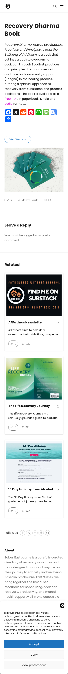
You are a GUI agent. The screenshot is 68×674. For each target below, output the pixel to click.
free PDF (11, 99)
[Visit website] (58, 324)
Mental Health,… (31, 200)
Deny (34, 655)
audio (8, 103)
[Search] (55, 6)
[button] (62, 605)
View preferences (34, 665)
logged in (30, 235)
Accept (34, 644)
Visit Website (17, 139)
